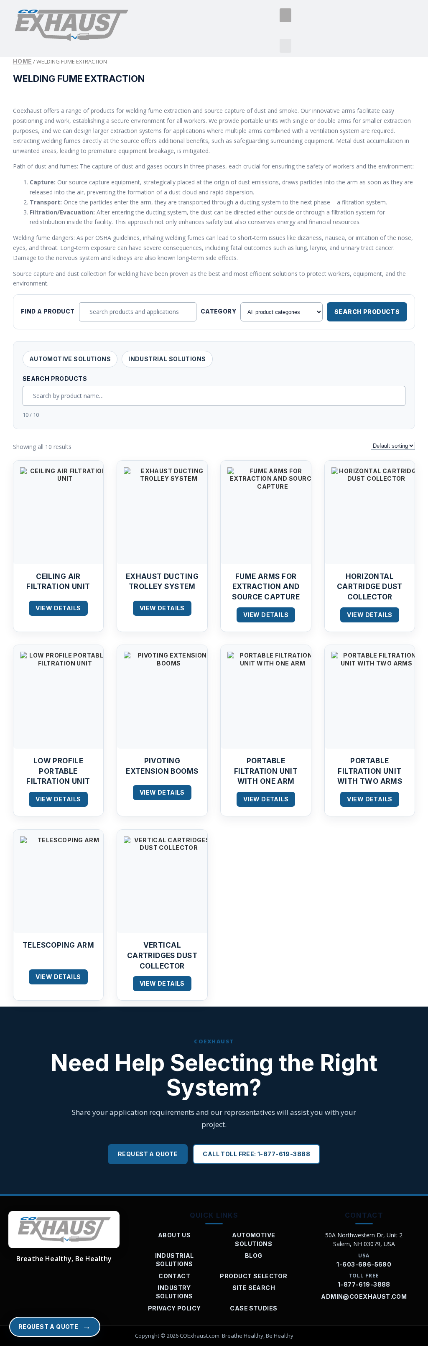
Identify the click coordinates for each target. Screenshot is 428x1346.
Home (22, 61)
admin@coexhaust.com (364, 1296)
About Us (174, 1235)
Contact (174, 1276)
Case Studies (253, 1308)
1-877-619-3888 (364, 1284)
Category (218, 311)
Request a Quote (148, 1153)
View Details (58, 608)
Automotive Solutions (70, 358)
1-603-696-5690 (363, 1264)
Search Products (367, 311)
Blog (253, 1255)
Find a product (48, 311)
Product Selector (253, 1276)
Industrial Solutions (167, 358)
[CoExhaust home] (64, 1230)
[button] (285, 15)
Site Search (253, 1287)
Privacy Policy (174, 1308)
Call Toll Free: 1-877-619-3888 (256, 1153)
